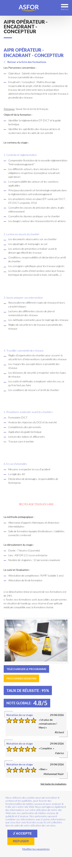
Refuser (21, 841)
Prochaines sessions (21, 678)
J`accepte (22, 833)
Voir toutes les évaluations (53, 783)
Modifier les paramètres (36, 849)
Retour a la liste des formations (26, 61)
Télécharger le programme (26, 669)
